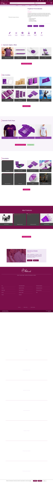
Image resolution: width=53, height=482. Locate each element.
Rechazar (40, 480)
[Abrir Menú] (51, 2)
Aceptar (35, 480)
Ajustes (44, 480)
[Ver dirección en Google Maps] (43, 0)
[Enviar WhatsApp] (40, 0)
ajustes (30, 480)
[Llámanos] (47, 0)
